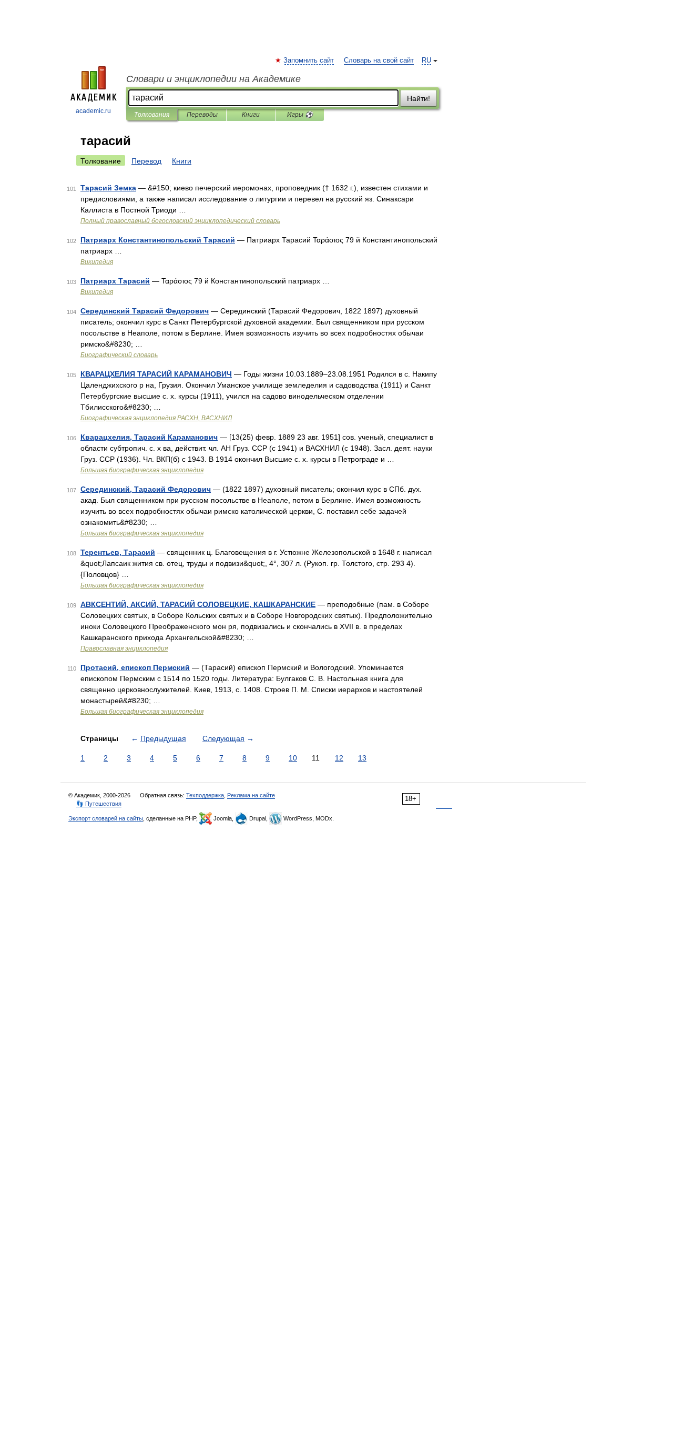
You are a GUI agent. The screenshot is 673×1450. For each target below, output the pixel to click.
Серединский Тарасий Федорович (144, 311)
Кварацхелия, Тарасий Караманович (149, 437)
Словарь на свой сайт (379, 60)
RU (426, 60)
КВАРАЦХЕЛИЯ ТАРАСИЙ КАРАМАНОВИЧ (156, 374)
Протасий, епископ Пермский (135, 667)
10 (293, 758)
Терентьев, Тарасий (117, 552)
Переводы (202, 114)
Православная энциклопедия (124, 648)
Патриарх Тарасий (115, 281)
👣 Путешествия (98, 803)
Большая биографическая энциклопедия (141, 470)
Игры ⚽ (300, 114)
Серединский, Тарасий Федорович (145, 489)
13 (362, 758)
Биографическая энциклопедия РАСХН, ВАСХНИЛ (156, 418)
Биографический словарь (119, 355)
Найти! (418, 98)
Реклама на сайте (251, 795)
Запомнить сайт (309, 60)
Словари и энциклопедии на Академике (213, 79)
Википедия (96, 262)
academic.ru (93, 111)
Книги (251, 114)
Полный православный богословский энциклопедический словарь (180, 221)
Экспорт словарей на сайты (105, 818)
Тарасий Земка (108, 188)
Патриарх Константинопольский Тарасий (157, 240)
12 (339, 758)
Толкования (151, 114)
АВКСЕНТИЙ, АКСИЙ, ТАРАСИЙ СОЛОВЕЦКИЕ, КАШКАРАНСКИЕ (197, 604)
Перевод (146, 161)
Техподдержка (205, 795)
